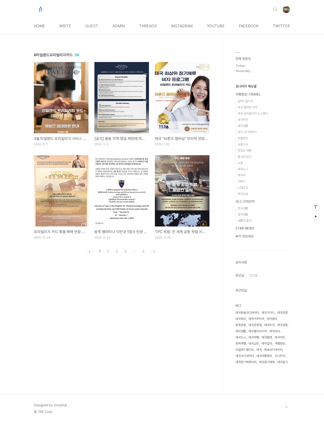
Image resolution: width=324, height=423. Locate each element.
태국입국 (267, 343)
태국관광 (282, 312)
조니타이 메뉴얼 (246, 86)
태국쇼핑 (243, 194)
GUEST (91, 26)
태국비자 (243, 119)
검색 (275, 9)
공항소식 (243, 144)
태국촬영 (267, 337)
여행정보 (280, 343)
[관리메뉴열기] (315, 206)
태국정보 (241, 319)
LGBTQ (243, 187)
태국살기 (282, 362)
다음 (154, 251)
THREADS (148, 26)
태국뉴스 (243, 169)
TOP (286, 407)
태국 (259, 349)
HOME (39, 26)
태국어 (241, 175)
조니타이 (280, 356)
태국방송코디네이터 (247, 312)
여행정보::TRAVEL (248, 94)
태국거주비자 (256, 319)
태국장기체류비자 (246, 362)
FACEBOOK (249, 26)
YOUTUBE (216, 26)
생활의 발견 (244, 220)
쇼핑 (240, 163)
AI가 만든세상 (245, 236)
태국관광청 (255, 325)
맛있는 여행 (244, 150)
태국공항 (282, 325)
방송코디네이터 (273, 349)
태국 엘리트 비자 (247, 107)
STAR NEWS (245, 228)
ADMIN (118, 26)
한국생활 (243, 208)
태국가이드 (268, 312)
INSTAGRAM (182, 26)
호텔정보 (243, 138)
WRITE (65, 26)
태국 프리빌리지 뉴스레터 (253, 113)
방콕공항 (241, 325)
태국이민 (280, 337)
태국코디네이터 (245, 356)
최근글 (240, 275)
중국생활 (243, 214)
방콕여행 (241, 343)
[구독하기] (315, 216)
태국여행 (254, 337)
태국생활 (243, 126)
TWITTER (281, 26)
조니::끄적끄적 (245, 201)
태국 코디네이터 (247, 132)
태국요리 (274, 331)
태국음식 (272, 319)
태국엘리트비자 (258, 331)
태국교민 (254, 343)
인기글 (253, 275)
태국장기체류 (267, 362)
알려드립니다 (245, 101)
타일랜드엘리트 (245, 349)
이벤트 (241, 181)
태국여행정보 (264, 356)
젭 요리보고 (244, 157)
